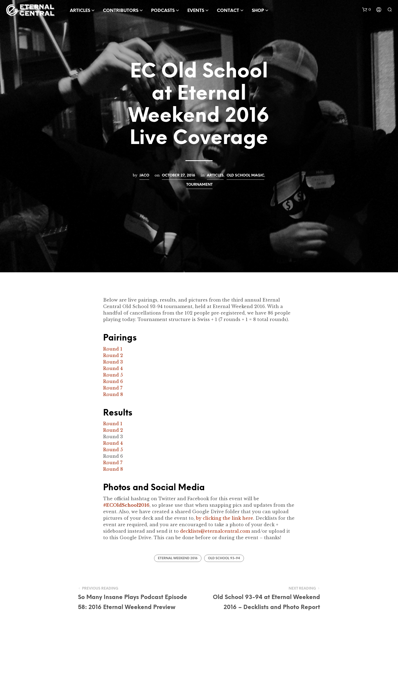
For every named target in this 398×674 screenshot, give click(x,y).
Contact (228, 10)
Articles (215, 175)
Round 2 (113, 355)
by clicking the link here (224, 518)
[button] (366, 9)
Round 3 (113, 362)
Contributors (120, 10)
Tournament (199, 185)
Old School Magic (245, 175)
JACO (144, 175)
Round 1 (112, 349)
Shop (258, 10)
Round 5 (113, 375)
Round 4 (113, 368)
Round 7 (112, 388)
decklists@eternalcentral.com (215, 531)
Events (195, 10)
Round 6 (113, 381)
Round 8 (113, 394)
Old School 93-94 (224, 558)
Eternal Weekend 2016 (178, 558)
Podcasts (163, 10)
